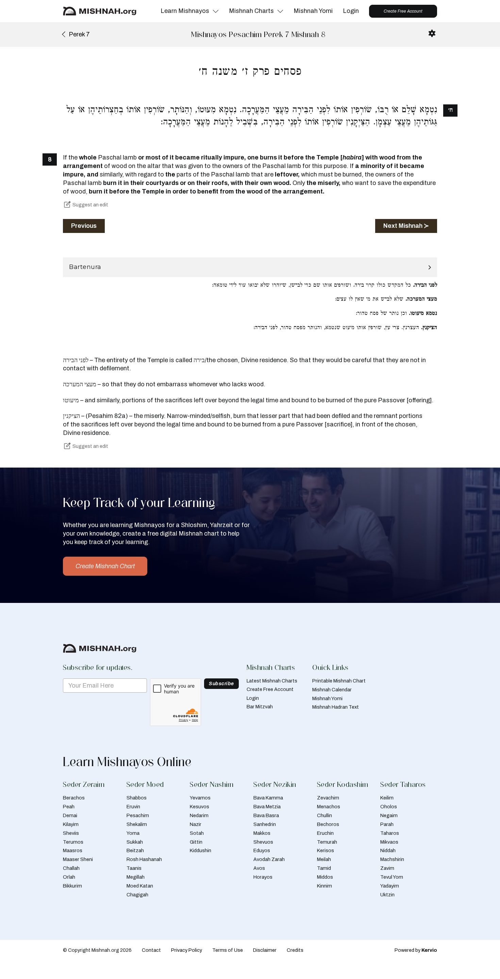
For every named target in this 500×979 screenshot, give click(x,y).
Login (351, 10)
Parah (387, 824)
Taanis (134, 868)
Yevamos (200, 797)
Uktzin (387, 894)
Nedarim (199, 815)
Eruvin (133, 806)
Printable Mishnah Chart (339, 680)
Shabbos (137, 797)
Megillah (136, 877)
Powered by (416, 950)
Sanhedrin (264, 824)
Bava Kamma (268, 797)
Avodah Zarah (269, 859)
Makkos (261, 833)
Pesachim (138, 815)
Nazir (195, 824)
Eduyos (261, 850)
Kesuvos (199, 806)
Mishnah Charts (251, 10)
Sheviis (71, 833)
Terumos (73, 842)
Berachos (74, 797)
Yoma (133, 833)
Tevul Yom (391, 877)
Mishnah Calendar (332, 689)
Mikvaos (389, 842)
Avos (259, 868)
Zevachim (328, 797)
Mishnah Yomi (313, 10)
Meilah (324, 859)
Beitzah (135, 850)
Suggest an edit (90, 204)
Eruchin (325, 833)
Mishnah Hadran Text (335, 707)
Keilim (387, 797)
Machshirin (392, 859)
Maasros (72, 850)
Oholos (388, 806)
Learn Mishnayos (185, 10)
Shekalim (137, 824)
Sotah (197, 833)
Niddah (388, 850)
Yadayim (389, 886)
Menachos (328, 806)
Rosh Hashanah (144, 859)
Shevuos (263, 842)
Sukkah (135, 842)
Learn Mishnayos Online (127, 761)
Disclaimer (265, 950)
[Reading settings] (432, 33)
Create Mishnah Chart (105, 566)
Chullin (324, 815)
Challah (71, 868)
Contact (151, 950)
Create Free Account (403, 11)
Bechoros (328, 824)
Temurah (327, 842)
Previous (84, 225)
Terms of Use (227, 950)
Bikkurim (72, 886)
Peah (68, 806)
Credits (295, 950)
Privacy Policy (186, 950)
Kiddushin (200, 850)
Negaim (389, 815)
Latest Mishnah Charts (272, 680)
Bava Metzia (267, 806)
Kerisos (325, 850)
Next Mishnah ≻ (406, 225)
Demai (70, 815)
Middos (325, 877)
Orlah (69, 877)
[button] (250, 267)
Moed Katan (140, 886)
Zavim (387, 868)
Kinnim (324, 886)
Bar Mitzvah (260, 706)
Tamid (324, 868)
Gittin (196, 842)
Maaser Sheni (78, 859)
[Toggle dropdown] (216, 11)
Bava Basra (266, 815)
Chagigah (137, 894)
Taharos (389, 833)
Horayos (262, 877)
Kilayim (71, 824)
